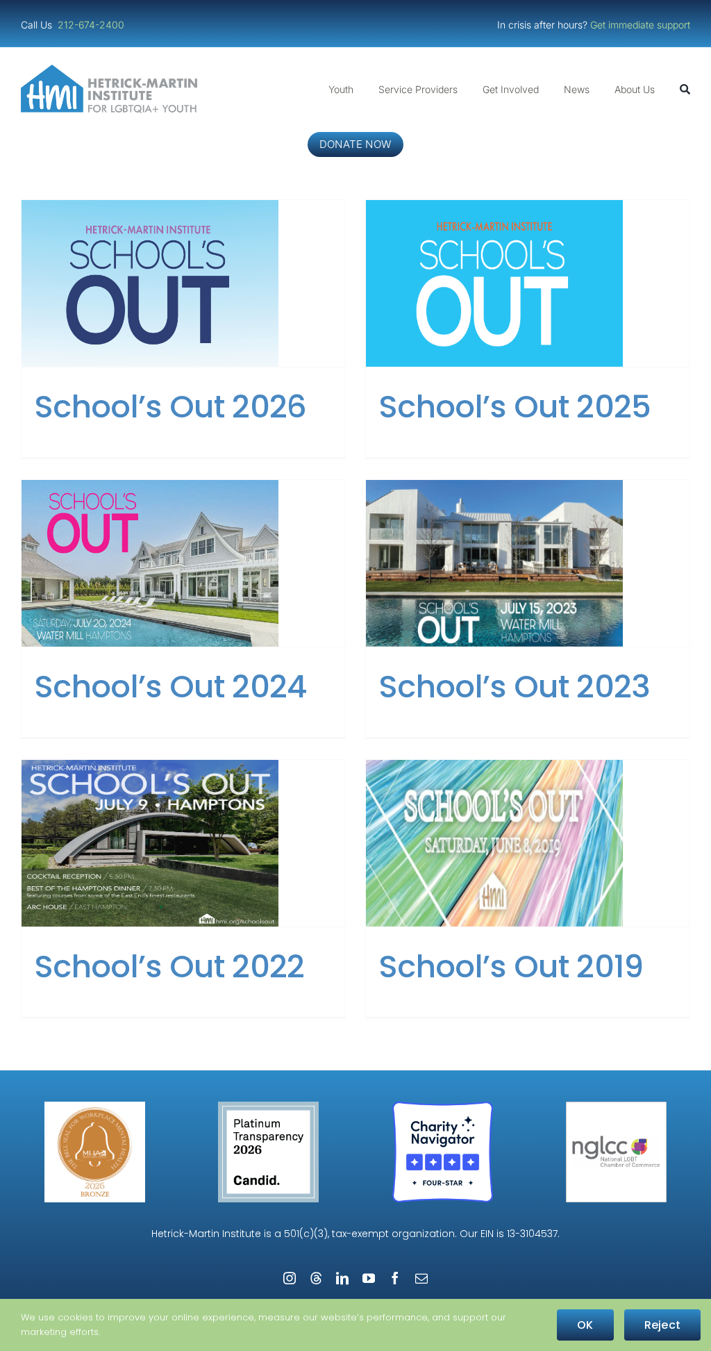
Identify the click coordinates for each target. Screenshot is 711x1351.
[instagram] (289, 1278)
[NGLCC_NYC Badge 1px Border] (616, 1107)
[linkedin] (342, 1278)
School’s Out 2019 (511, 966)
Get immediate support (640, 25)
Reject (662, 1325)
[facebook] (395, 1278)
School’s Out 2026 (170, 407)
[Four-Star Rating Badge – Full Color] (442, 1107)
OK (585, 1325)
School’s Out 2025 (514, 407)
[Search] (685, 89)
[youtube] (368, 1278)
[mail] (421, 1278)
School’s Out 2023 (514, 686)
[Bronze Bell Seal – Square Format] (94, 1107)
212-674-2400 (92, 25)
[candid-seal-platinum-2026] (268, 1107)
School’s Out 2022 (169, 966)
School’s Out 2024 (171, 686)
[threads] (316, 1278)
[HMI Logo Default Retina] (112, 70)
